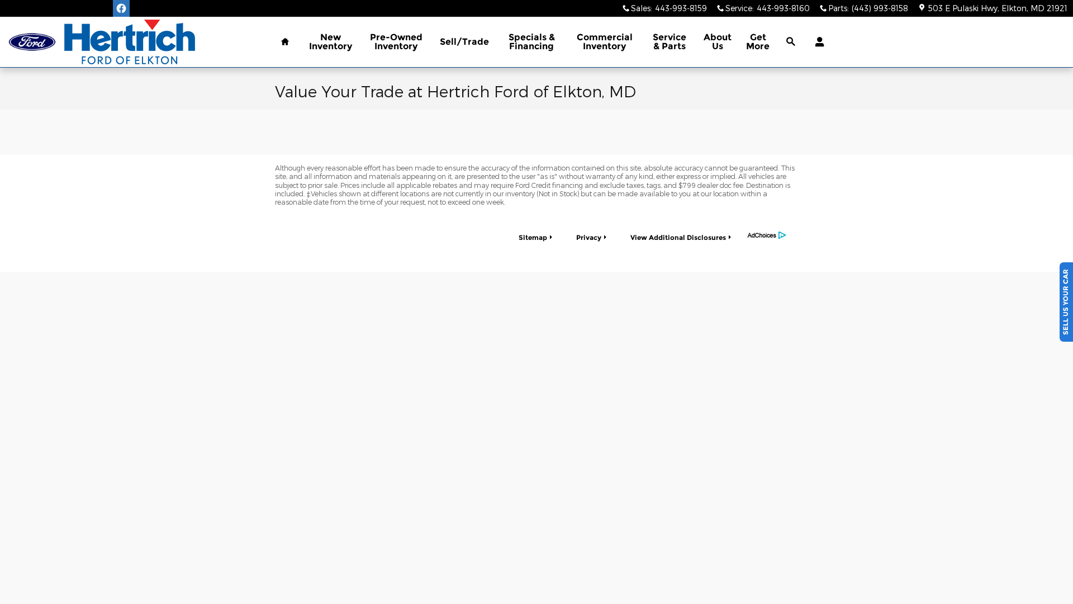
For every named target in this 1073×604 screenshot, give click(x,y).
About (718, 41)
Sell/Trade (464, 41)
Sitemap (533, 237)
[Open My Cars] (817, 41)
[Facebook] (121, 8)
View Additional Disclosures (678, 237)
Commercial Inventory (605, 41)
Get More (758, 41)
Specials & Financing (532, 41)
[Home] (32, 42)
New (330, 41)
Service (669, 41)
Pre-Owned (396, 41)
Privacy (588, 237)
